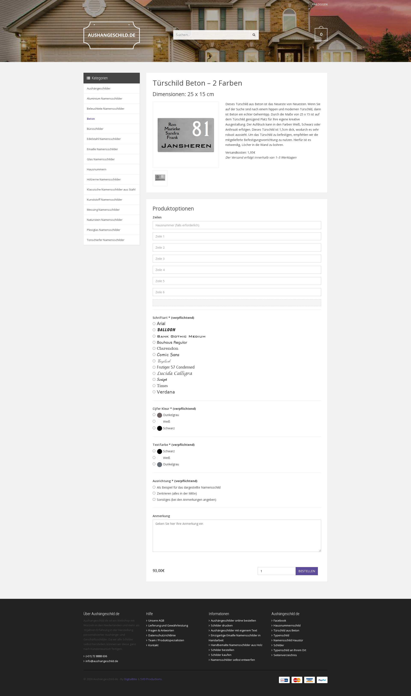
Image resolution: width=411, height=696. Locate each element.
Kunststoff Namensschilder (104, 199)
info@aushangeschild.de (102, 661)
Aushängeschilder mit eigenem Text (234, 630)
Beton (91, 119)
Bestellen (306, 571)
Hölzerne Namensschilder (104, 179)
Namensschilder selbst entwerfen (233, 660)
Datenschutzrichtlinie (162, 635)
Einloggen (320, 4)
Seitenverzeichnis (285, 655)
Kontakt (153, 645)
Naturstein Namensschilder (104, 220)
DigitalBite (130, 679)
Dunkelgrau (170, 415)
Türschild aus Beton (286, 630)
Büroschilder (95, 129)
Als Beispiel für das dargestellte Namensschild (188, 487)
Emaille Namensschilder (102, 149)
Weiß (166, 421)
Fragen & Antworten (161, 630)
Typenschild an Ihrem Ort (290, 650)
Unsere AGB (156, 620)
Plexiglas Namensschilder (103, 230)
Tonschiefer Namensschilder (105, 240)
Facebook (280, 620)
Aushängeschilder (98, 88)
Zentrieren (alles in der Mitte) (177, 493)
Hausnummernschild (287, 625)
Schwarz (168, 428)
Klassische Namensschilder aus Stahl (111, 189)
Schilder (279, 645)
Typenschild (281, 635)
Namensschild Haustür (288, 640)
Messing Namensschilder (103, 210)
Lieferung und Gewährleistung (168, 625)
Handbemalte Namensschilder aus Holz (236, 645)
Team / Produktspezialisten (166, 640)
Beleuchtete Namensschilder (105, 108)
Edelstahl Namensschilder (104, 139)
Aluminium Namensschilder (104, 98)
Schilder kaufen (221, 655)
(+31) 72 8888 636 (96, 656)
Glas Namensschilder (101, 159)
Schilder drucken (222, 625)
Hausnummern (96, 169)
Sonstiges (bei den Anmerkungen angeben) (186, 500)
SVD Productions (151, 679)
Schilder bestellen (222, 650)
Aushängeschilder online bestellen (233, 620)
